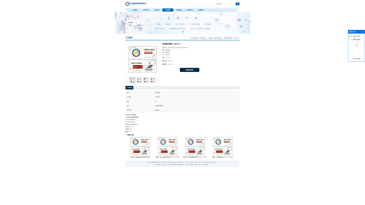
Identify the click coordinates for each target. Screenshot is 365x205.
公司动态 (156, 10)
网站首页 (203, 38)
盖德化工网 (198, 164)
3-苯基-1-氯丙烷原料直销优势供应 (140, 157)
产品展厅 (168, 10)
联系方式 (190, 10)
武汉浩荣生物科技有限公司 (177, 164)
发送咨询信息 (190, 70)
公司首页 (134, 10)
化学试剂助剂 (218, 38)
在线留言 (201, 10)
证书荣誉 (179, 10)
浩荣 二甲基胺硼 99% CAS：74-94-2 (222, 157)
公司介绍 (145, 10)
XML (186, 164)
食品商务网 (205, 164)
